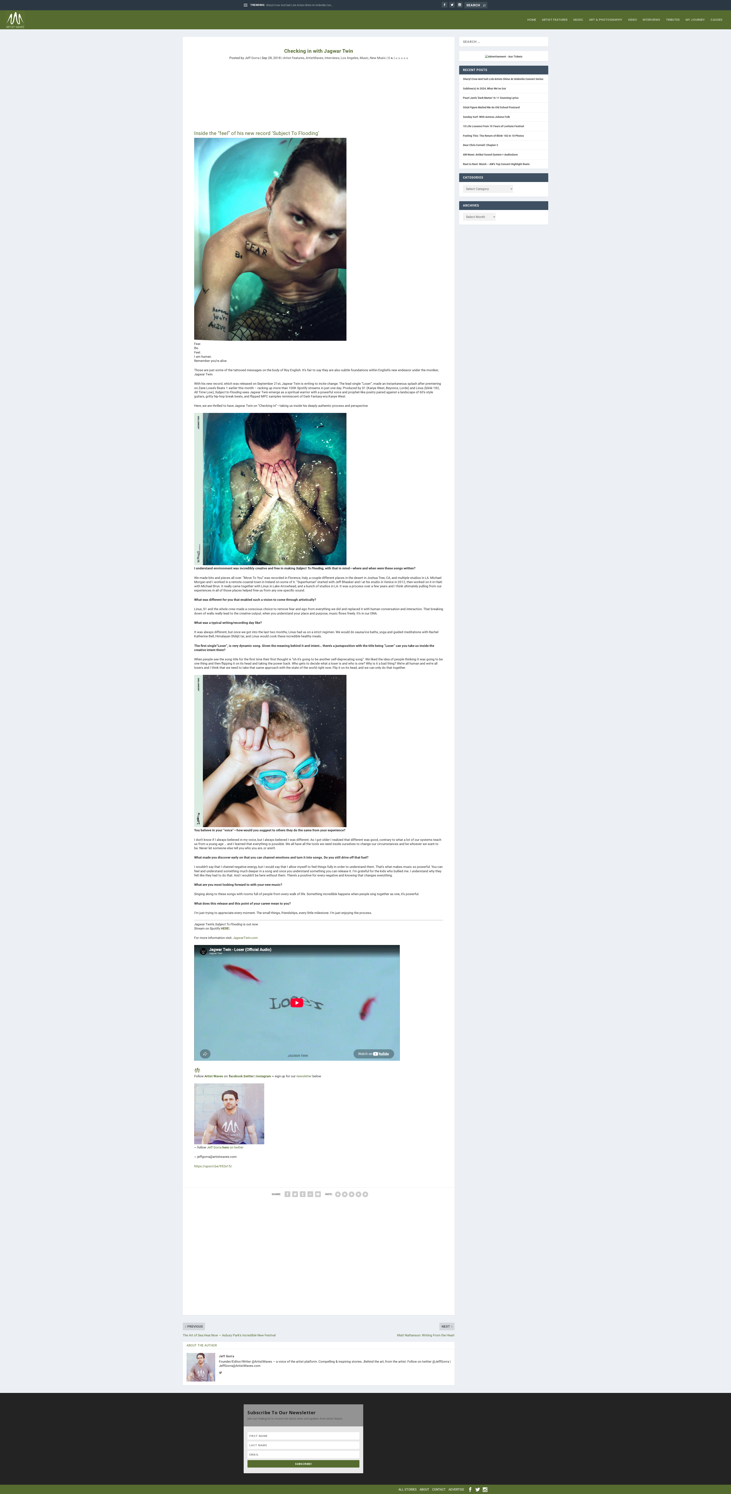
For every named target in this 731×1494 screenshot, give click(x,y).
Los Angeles (349, 58)
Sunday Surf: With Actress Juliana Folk (486, 116)
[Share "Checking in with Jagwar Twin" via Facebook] (287, 1194)
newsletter (304, 1076)
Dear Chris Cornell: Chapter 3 (480, 145)
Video (632, 20)
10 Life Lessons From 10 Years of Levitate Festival (493, 126)
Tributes (673, 20)
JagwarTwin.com (245, 938)
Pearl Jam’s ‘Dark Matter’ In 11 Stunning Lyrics (491, 97)
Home (531, 20)
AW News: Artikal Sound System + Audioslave (490, 154)
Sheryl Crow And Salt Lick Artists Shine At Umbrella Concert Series (503, 79)
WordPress (302, 1489)
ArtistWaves (314, 58)
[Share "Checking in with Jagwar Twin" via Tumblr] (302, 1194)
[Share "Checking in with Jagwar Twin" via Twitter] (295, 1194)
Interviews (651, 20)
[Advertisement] (297, 98)
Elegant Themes (269, 1489)
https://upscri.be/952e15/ (213, 1166)
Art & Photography (605, 20)
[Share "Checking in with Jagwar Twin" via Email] (318, 1194)
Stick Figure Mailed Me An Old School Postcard (491, 107)
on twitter (232, 1147)
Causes (716, 20)
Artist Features (555, 20)
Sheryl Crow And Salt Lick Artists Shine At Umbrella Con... (299, 5)
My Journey (695, 20)
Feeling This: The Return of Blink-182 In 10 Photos (493, 135)
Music (578, 20)
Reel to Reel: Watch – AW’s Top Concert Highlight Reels (496, 164)
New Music (378, 58)
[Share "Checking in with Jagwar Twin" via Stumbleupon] (310, 1194)
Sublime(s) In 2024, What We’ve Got (484, 88)
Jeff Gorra (252, 58)
